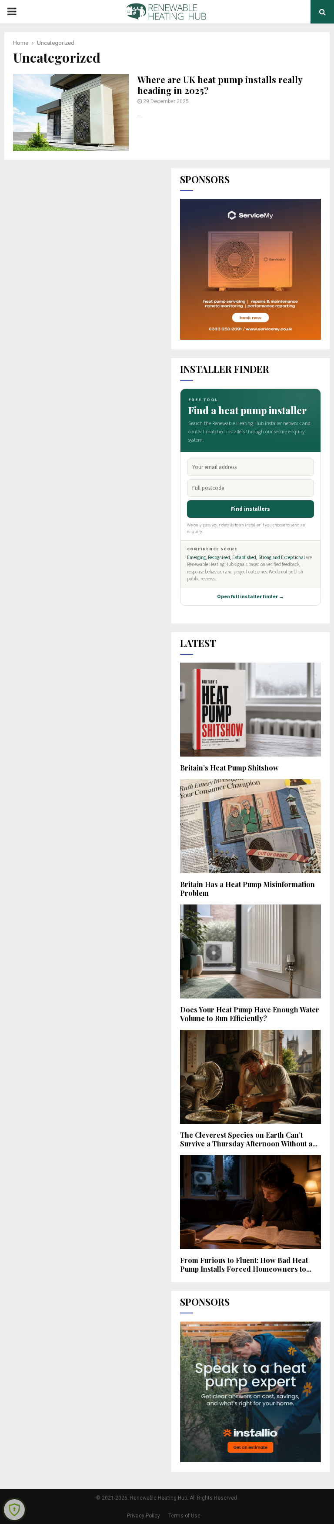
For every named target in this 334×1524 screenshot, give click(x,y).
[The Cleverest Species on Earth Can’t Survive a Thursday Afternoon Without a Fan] (250, 1077)
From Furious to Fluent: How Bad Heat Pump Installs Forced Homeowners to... (245, 1264)
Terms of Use (184, 1516)
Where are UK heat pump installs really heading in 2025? (219, 85)
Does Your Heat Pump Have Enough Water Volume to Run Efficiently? (249, 1014)
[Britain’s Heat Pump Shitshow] (250, 710)
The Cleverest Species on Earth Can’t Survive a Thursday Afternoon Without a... (248, 1139)
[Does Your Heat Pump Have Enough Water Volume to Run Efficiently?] (250, 951)
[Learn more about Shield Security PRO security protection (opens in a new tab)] (14, 1509)
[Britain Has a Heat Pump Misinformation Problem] (250, 826)
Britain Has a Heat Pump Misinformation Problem (247, 889)
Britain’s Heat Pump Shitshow (229, 767)
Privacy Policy (143, 1516)
